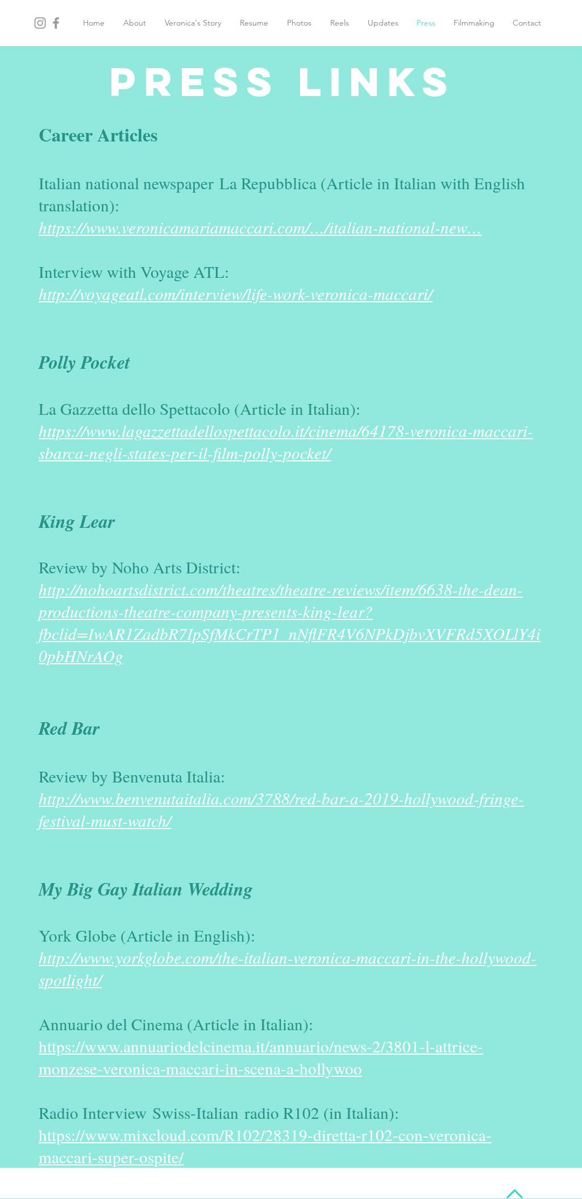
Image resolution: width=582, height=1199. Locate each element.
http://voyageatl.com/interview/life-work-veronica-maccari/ (236, 293)
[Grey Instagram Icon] (40, 23)
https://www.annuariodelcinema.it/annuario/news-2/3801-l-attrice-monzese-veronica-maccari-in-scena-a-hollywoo (261, 1057)
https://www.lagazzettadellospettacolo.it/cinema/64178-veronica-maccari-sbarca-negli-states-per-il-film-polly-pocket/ (286, 441)
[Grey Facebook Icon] (56, 23)
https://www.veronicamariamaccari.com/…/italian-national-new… (260, 227)
